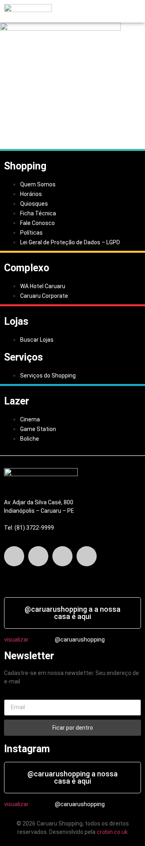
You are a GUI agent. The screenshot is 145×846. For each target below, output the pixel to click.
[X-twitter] (38, 556)
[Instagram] (62, 556)
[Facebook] (14, 556)
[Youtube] (87, 556)
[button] (77, 11)
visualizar (16, 639)
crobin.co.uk (112, 832)
